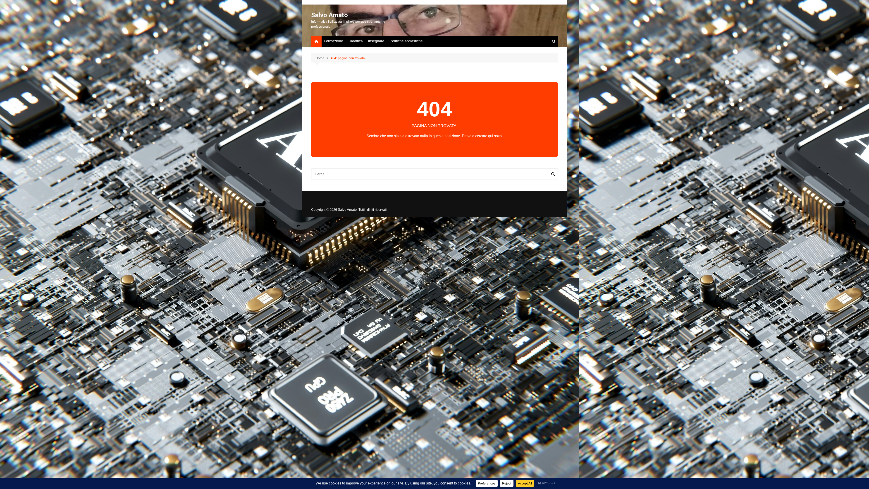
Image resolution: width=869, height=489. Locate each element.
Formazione (333, 41)
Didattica (356, 41)
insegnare (376, 41)
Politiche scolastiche (406, 41)
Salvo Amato (329, 15)
